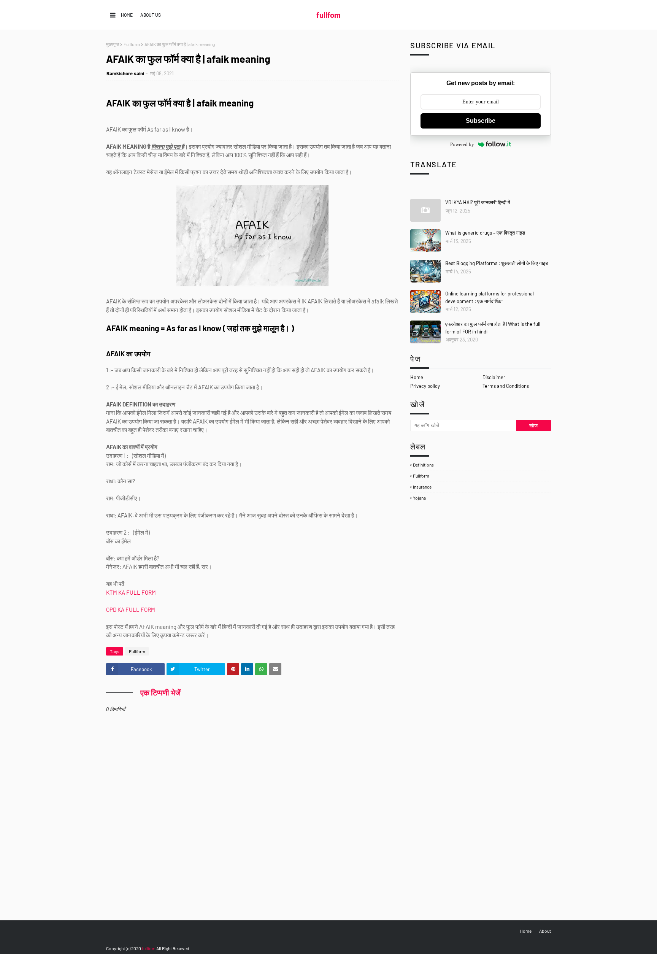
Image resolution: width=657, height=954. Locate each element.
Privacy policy (425, 386)
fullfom (328, 14)
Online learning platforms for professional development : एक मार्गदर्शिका (489, 297)
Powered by (462, 144)
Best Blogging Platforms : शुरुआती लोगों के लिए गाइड (496, 263)
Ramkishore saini (125, 73)
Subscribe (480, 120)
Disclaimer (493, 377)
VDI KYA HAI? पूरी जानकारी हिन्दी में (477, 202)
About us (150, 14)
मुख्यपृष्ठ (112, 44)
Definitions (423, 464)
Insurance (422, 486)
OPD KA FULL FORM (131, 609)
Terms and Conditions (505, 386)
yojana (419, 497)
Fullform (132, 44)
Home (127, 14)
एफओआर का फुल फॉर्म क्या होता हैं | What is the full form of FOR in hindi (492, 328)
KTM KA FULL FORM (131, 592)
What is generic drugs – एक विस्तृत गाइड (485, 233)
